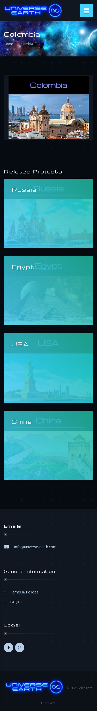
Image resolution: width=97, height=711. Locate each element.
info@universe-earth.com (35, 546)
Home (8, 44)
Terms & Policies (24, 592)
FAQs (14, 601)
